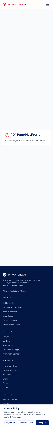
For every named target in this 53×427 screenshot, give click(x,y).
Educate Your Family (11, 325)
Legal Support (8, 316)
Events (5, 379)
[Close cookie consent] (47, 408)
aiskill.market (8, 341)
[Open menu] (47, 4)
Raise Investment (10, 312)
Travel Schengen (10, 320)
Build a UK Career (10, 303)
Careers (6, 383)
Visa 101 (6, 404)
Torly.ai (6, 337)
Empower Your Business (13, 307)
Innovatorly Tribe (10, 366)
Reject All (10, 423)
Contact (6, 387)
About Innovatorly (10, 375)
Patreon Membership (11, 370)
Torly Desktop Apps (11, 350)
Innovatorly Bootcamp (12, 354)
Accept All (42, 423)
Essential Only (26, 423)
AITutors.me (8, 345)
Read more (16, 417)
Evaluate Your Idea (10, 400)
